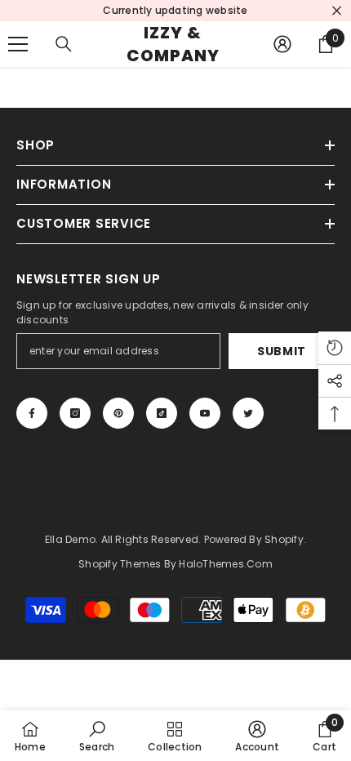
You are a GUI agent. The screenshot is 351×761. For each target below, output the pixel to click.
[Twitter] (248, 413)
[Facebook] (31, 413)
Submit (281, 351)
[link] (97, 736)
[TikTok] (161, 413)
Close (337, 11)
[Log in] (282, 44)
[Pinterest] (118, 413)
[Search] (63, 44)
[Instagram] (75, 413)
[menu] (18, 44)
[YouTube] (204, 413)
